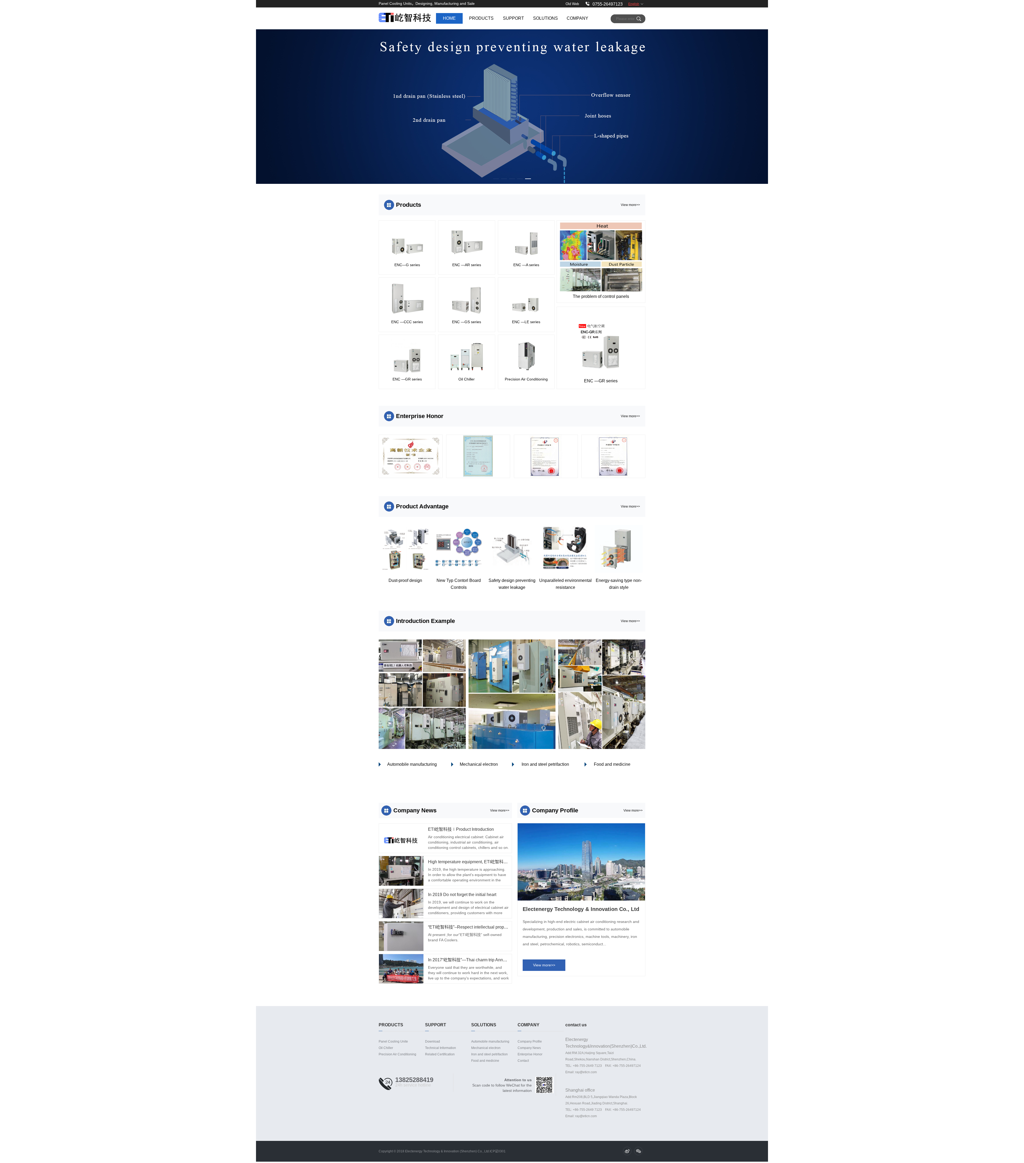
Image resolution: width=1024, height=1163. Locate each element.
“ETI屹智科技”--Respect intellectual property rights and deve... (486, 927)
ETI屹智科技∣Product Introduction (461, 829)
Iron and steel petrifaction (545, 764)
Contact (523, 1061)
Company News (529, 1048)
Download (432, 1041)
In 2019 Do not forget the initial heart (462, 894)
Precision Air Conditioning (397, 1054)
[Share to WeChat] (638, 1151)
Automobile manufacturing (412, 764)
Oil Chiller (386, 1048)
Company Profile (530, 1041)
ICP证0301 (498, 1151)
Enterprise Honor (530, 1054)
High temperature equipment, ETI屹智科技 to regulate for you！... (489, 862)
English (633, 4)
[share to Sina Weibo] (627, 1151)
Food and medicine (612, 764)
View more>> (630, 205)
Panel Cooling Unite (393, 1041)
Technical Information (440, 1048)
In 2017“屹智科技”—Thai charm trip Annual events (475, 960)
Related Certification (440, 1054)
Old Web (572, 4)
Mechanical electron (479, 764)
